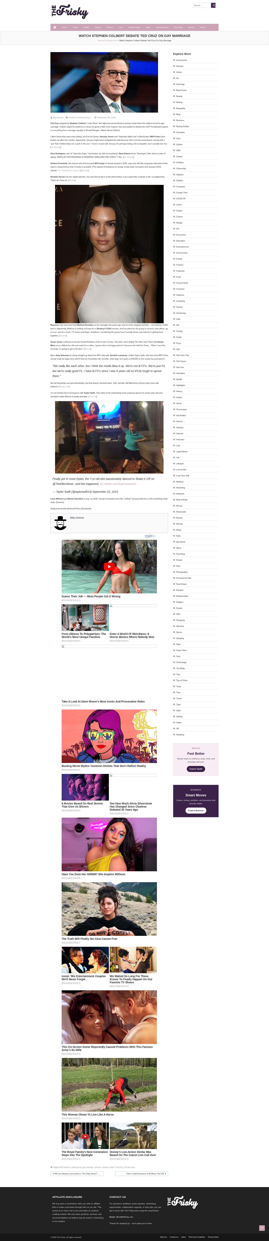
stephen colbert (108, 1167)
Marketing (180, 488)
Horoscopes (181, 409)
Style (148, 27)
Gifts (178, 319)
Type (178, 704)
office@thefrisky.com (124, 1217)
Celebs (98, 27)
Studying (180, 638)
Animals (179, 66)
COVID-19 (180, 198)
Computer (180, 186)
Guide (179, 337)
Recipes (179, 590)
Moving (179, 524)
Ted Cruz (119, 1167)
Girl (177, 325)
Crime (179, 204)
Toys (178, 692)
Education (180, 241)
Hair (178, 349)
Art (177, 78)
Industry (179, 427)
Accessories (181, 60)
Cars (178, 138)
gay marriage (88, 1167)
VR (177, 728)
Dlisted (87, 349)
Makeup (179, 482)
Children (180, 162)
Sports (179, 632)
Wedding (180, 734)
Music (178, 530)
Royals (191, 27)
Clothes (179, 180)
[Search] (213, 5)
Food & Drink (182, 283)
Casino (179, 144)
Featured (180, 271)
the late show (129, 1167)
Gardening (181, 313)
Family (179, 259)
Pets (178, 566)
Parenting (178, 27)
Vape (178, 710)
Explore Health (196, 769)
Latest (183, 1237)
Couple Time (181, 192)
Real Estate (181, 584)
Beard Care (181, 90)
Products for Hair (183, 578)
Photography (182, 572)
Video (178, 722)
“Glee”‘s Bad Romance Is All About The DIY (145, 1174)
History (179, 391)
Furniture (180, 289)
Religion (179, 602)
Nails (178, 536)
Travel (202, 27)
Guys (178, 343)
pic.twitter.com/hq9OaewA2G (118, 483)
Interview (180, 439)
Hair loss (180, 367)
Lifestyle (180, 463)
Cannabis (180, 132)
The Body (180, 668)
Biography (180, 108)
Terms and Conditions (196, 1237)
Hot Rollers (181, 415)
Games (179, 307)
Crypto (179, 211)
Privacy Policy (213, 1237)
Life (177, 457)
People (85, 170)
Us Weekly (55, 147)
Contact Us (174, 1237)
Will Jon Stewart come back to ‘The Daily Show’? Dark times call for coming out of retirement (78, 1174)
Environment (181, 253)
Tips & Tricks (181, 680)
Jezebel (62, 335)
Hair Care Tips (182, 355)
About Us (163, 1237)
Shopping (180, 620)
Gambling (180, 301)
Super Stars (181, 650)
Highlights (180, 385)
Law (178, 445)
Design (179, 223)
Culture (179, 217)
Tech (178, 656)
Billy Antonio (58, 117)
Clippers (180, 174)
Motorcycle (181, 512)
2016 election (64, 1167)
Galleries (180, 295)
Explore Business (196, 811)
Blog (178, 114)
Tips (178, 674)
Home (64, 27)
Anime (179, 72)
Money (179, 506)
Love (121, 27)
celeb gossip (76, 1167)
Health (86, 27)
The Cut (92, 396)
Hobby (179, 397)
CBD (178, 150)
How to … (180, 421)
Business (180, 120)
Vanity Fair (64, 386)
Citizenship (181, 168)
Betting (179, 102)
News (75, 27)
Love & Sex (181, 469)
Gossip (179, 331)
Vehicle (179, 716)
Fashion (179, 265)
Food (178, 277)
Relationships (134, 27)
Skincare (180, 626)
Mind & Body (181, 500)
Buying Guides (182, 126)
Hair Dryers (181, 361)
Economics (181, 235)
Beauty (179, 96)
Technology (181, 662)
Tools (178, 686)
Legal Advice (181, 451)
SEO (178, 614)
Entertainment (162, 27)
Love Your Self (182, 475)
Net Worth (180, 542)
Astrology (180, 84)
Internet (179, 433)
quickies (97, 1167)
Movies (110, 27)
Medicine (180, 494)
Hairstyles (180, 373)
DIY (177, 229)
